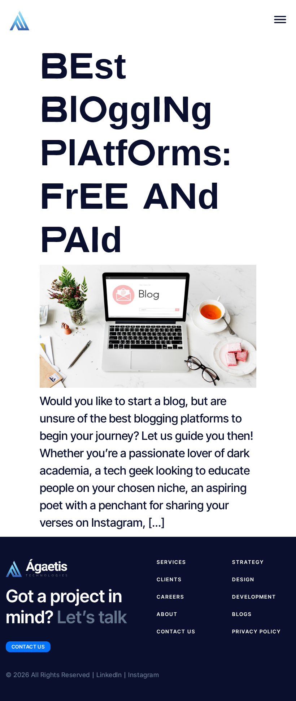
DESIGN (243, 579)
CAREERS (170, 597)
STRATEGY (248, 562)
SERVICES (171, 562)
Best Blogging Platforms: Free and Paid (135, 150)
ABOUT (167, 614)
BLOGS (242, 614)
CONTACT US (176, 631)
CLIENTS (169, 579)
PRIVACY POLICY (256, 631)
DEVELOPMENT (254, 597)
